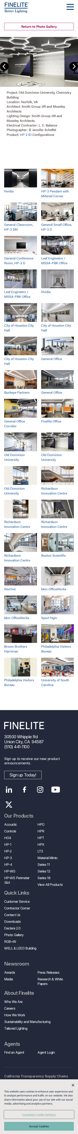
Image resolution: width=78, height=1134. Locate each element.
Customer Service (17, 901)
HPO (41, 824)
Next (73, 66)
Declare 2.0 (12, 928)
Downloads (12, 921)
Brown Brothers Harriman (15, 649)
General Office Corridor (14, 423)
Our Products (18, 816)
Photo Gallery (14, 935)
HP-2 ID (26, 134)
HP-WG (9, 871)
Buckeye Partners (17, 392)
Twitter (9, 805)
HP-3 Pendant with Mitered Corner (55, 193)
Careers (9, 1008)
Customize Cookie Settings (39, 1114)
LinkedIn (9, 789)
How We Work (14, 1015)
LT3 (40, 851)
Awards (9, 972)
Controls (10, 831)
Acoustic (10, 824)
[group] (39, 87)
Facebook (24, 789)
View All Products (50, 884)
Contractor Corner (17, 908)
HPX (40, 844)
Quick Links (16, 893)
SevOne (10, 589)
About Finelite (19, 993)
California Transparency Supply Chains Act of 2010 (36, 1078)
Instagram (40, 789)
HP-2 (7, 851)
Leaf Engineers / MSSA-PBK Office (54, 260)
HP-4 (8, 864)
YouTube (55, 789)
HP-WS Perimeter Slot (17, 880)
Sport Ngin (49, 617)
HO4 (7, 838)
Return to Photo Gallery (39, 26)
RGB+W (10, 941)
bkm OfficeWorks (53, 589)
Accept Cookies (39, 1126)
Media (8, 979)
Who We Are (13, 1002)
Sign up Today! (23, 774)
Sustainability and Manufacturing (27, 1022)
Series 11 (43, 864)
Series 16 (43, 878)
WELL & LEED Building (20, 948)
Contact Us (12, 915)
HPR (40, 831)
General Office (51, 358)
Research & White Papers (50, 981)
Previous (4, 66)
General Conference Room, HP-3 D (18, 260)
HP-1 (7, 844)
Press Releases (48, 972)
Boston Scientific (53, 555)
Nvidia (9, 191)
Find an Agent (14, 1052)
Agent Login (46, 1052)
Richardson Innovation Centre (54, 491)
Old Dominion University (14, 457)
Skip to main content (15, 10)
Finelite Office (51, 421)
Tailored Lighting (15, 1028)
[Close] (73, 1085)
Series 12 (43, 871)
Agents (12, 1044)
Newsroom (16, 964)
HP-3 (8, 858)
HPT (40, 838)
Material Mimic (47, 858)
